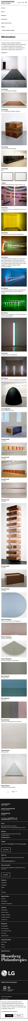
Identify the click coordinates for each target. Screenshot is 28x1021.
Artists (4, 8)
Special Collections (7, 23)
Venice (3, 947)
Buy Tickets (6, 849)
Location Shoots (5, 917)
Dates (3, 11)
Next (13, 791)
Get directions (5, 837)
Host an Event (5, 912)
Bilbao (3, 944)
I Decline (19, 1015)
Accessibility (4, 926)
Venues (4, 26)
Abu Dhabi (4, 942)
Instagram (4, 885)
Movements (5, 19)
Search (23, 3)
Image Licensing (5, 914)
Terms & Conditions (6, 996)
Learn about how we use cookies (9, 1011)
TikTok (3, 887)
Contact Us (4, 919)
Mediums (4, 15)
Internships (4, 901)
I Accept (9, 1015)
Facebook (4, 882)
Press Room (4, 910)
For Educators (5, 928)
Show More (4, 52)
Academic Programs (6, 903)
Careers (3, 898)
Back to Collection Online (8, 30)
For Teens (3, 933)
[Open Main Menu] (26, 2)
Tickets (19, 2)
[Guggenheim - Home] (7, 2)
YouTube (3, 892)
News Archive (4, 935)
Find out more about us (7, 861)
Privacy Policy (5, 999)
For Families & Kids (6, 931)
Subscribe (5, 874)
